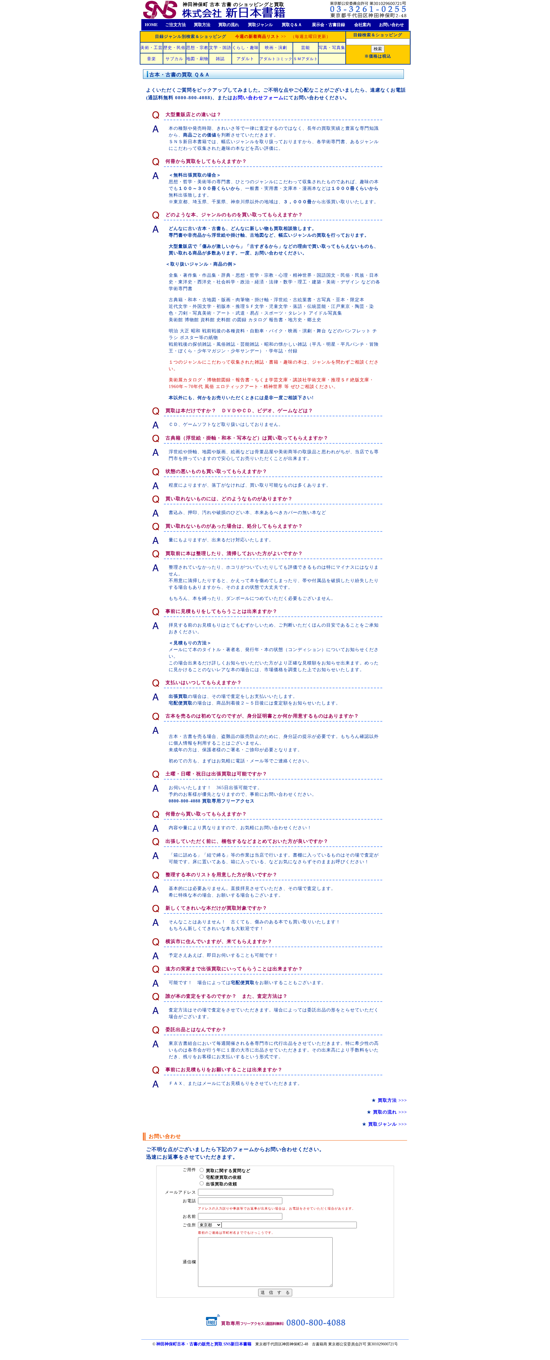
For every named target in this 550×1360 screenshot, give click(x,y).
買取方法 (202, 24)
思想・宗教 (197, 47)
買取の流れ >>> (390, 1112)
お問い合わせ (391, 24)
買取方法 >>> (392, 1100)
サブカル (174, 58)
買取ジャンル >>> (387, 1124)
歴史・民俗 (174, 47)
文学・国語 (220, 47)
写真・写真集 (332, 47)
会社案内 (362, 24)
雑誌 (220, 58)
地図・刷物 (197, 58)
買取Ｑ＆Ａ (292, 24)
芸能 (305, 47)
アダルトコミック (276, 59)
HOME (151, 24)
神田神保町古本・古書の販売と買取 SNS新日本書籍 (203, 1344)
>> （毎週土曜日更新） (283, 36)
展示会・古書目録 (328, 24)
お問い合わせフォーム (258, 97)
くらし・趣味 (245, 47)
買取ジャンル (260, 24)
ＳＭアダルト (305, 59)
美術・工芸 (151, 47)
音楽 (151, 58)
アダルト (245, 58)
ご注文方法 (175, 24)
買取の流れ (228, 24)
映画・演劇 (276, 47)
